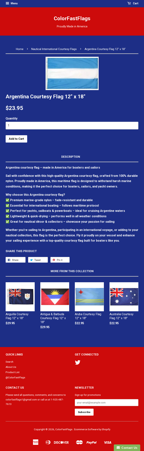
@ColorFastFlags (15, 377)
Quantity (11, 118)
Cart (135, 3)
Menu (14, 3)
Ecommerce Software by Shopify (92, 429)
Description (70, 156)
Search (9, 361)
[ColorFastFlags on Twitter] (77, 363)
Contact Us (128, 447)
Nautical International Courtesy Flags (54, 49)
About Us (11, 366)
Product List (13, 372)
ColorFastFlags (72, 18)
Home (19, 49)
